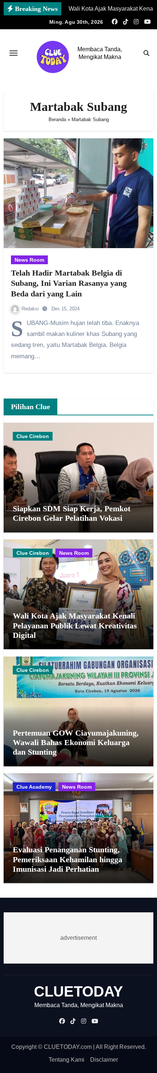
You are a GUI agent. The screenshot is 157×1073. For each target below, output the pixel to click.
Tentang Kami (66, 1060)
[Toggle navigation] (13, 53)
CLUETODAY (78, 991)
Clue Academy (34, 787)
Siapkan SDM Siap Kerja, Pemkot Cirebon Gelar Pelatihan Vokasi (71, 513)
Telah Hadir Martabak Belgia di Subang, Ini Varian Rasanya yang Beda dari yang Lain (69, 283)
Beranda (57, 119)
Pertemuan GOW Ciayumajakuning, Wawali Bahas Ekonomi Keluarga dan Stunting (76, 742)
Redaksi (31, 308)
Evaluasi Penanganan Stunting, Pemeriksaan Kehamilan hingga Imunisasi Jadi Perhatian (67, 859)
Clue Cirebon (32, 436)
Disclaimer (104, 1060)
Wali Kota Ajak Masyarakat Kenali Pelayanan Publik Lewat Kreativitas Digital (75, 625)
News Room (29, 260)
